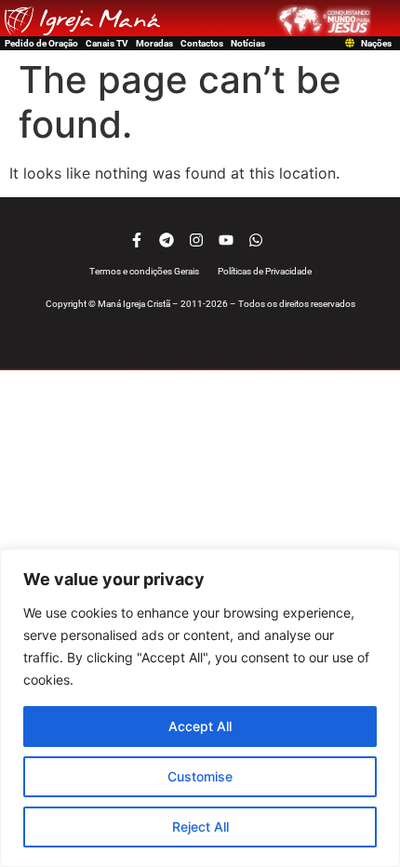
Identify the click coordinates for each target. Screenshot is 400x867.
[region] (200, 708)
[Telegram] (166, 240)
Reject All (200, 826)
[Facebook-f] (137, 240)
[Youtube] (226, 240)
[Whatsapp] (256, 240)
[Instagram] (196, 240)
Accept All (200, 726)
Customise (200, 776)
